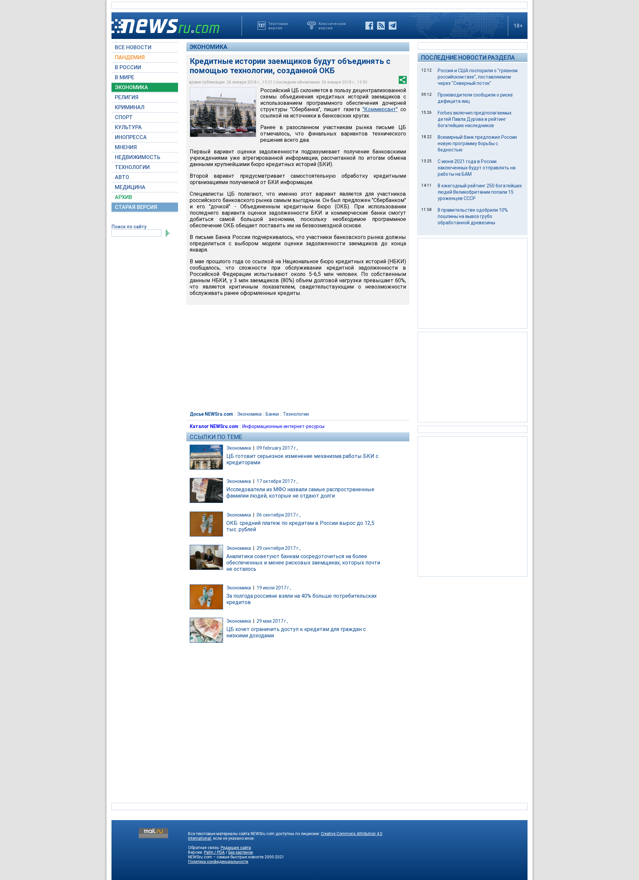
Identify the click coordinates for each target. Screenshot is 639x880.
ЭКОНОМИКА (131, 87)
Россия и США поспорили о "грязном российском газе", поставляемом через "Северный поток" (478, 77)
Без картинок (240, 852)
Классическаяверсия (332, 26)
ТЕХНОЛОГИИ (132, 167)
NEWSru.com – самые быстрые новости (226, 857)
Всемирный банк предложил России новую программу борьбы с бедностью (477, 143)
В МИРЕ (124, 77)
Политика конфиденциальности (218, 861)
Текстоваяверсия (278, 26)
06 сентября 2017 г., (279, 515)
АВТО (122, 177)
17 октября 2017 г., (277, 481)
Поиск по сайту (128, 226)
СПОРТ (124, 117)
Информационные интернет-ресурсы (283, 426)
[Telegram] (392, 26)
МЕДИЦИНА (130, 187)
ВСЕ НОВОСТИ (133, 47)
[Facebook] (369, 26)
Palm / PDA (214, 852)
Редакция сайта (236, 847)
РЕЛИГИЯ (126, 97)
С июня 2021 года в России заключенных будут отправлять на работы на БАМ (477, 168)
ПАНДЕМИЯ (130, 57)
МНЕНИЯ (126, 147)
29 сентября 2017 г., (279, 548)
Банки (272, 414)
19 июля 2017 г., (274, 587)
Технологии (296, 414)
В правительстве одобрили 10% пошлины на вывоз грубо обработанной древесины (473, 216)
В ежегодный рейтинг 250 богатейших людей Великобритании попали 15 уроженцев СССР (480, 192)
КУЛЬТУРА (128, 127)
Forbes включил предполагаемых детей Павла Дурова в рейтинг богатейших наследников (475, 119)
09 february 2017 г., (277, 448)
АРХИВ (123, 197)
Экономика (208, 46)
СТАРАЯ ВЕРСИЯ (136, 207)
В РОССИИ (128, 67)
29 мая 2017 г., (272, 621)
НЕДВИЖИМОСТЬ (137, 157)
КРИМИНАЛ (129, 107)
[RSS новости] (381, 26)
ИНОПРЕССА (131, 137)
